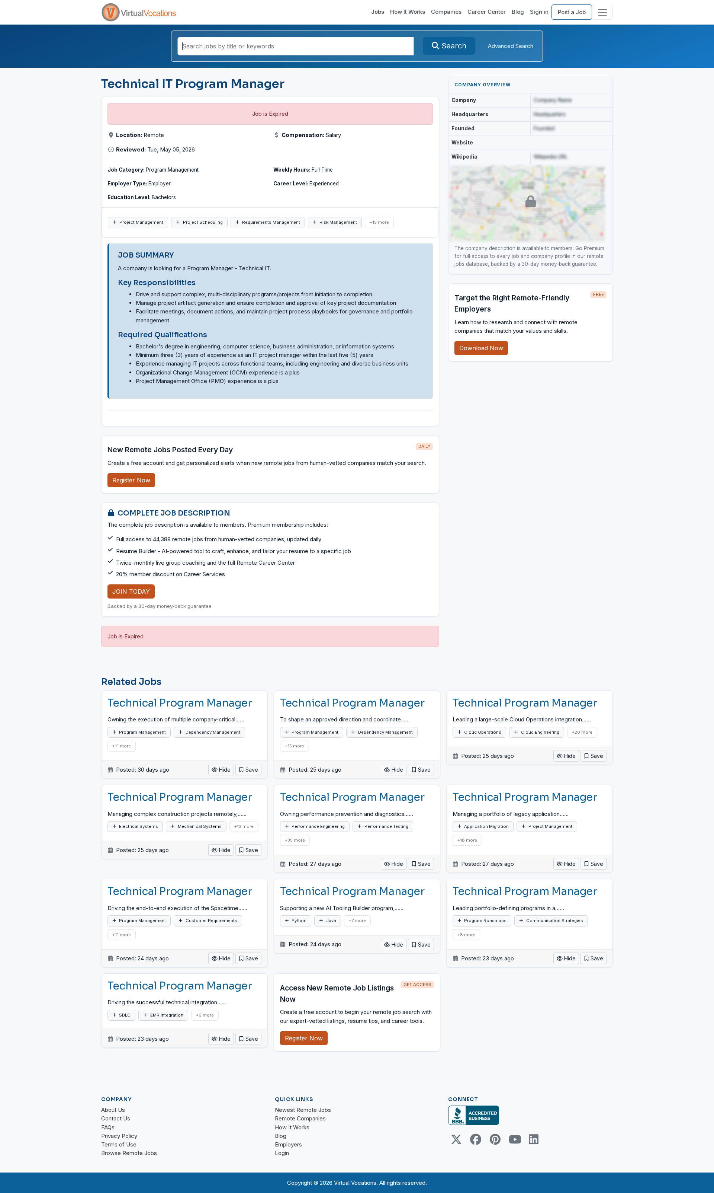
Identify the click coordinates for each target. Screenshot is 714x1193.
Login (282, 1153)
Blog (518, 11)
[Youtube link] (514, 1139)
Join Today (131, 591)
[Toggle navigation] (602, 12)
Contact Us (115, 1118)
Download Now (481, 348)
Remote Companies (300, 1118)
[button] (248, 769)
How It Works (407, 11)
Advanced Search (510, 46)
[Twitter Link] (456, 1139)
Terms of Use (118, 1144)
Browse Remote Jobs (129, 1153)
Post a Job (572, 12)
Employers (288, 1144)
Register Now (131, 480)
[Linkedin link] (533, 1139)
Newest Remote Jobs (303, 1109)
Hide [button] (224, 769)
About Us (113, 1109)
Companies (446, 11)
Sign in (539, 11)
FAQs (108, 1127)
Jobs (377, 11)
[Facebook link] (475, 1139)
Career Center (486, 11)
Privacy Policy (119, 1135)
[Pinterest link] (495, 1139)
